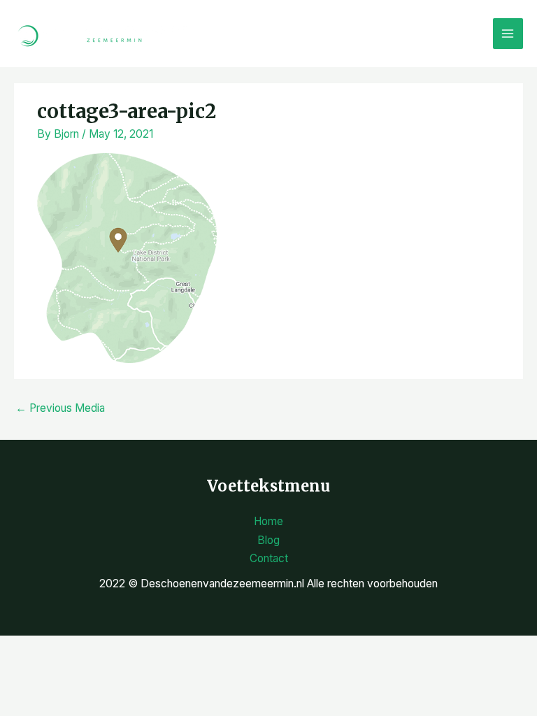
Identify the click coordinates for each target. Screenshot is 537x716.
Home (268, 521)
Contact (269, 558)
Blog (268, 540)
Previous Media (60, 408)
